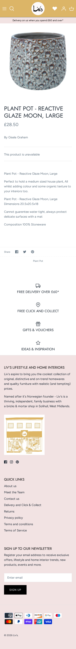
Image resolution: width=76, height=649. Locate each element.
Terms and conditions (18, 524)
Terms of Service (15, 530)
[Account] (62, 8)
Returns (9, 511)
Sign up (15, 589)
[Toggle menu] (4, 8)
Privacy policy (13, 518)
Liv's (15, 635)
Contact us (11, 499)
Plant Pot (38, 261)
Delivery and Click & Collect (22, 505)
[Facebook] (5, 461)
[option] (38, 61)
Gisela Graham (18, 137)
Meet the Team (14, 492)
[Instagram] (11, 461)
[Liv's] (38, 8)
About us (10, 486)
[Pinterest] (17, 461)
